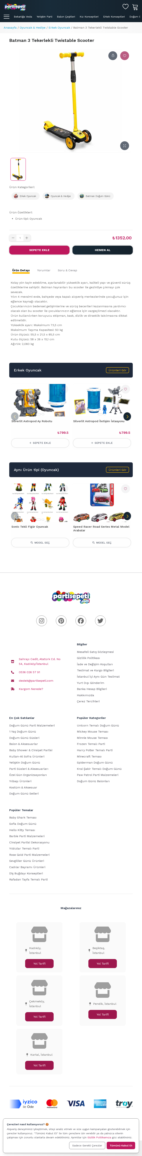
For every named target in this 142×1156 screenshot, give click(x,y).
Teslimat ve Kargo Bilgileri (95, 670)
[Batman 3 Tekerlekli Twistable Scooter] (18, 169)
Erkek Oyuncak (59, 27)
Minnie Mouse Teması (92, 738)
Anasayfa (10, 27)
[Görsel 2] (43, 414)
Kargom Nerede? (31, 689)
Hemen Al (103, 250)
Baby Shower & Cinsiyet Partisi (30, 750)
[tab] (21, 270)
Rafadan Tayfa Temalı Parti (28, 879)
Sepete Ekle (39, 250)
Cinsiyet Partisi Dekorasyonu (29, 842)
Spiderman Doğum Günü (95, 762)
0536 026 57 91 (29, 672)
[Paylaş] (112, 55)
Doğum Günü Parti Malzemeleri (32, 725)
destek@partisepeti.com (36, 680)
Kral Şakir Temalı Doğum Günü (99, 769)
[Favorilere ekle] (124, 55)
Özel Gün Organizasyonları (28, 775)
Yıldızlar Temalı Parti (24, 848)
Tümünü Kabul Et (121, 1145)
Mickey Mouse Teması (92, 731)
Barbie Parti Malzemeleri (27, 836)
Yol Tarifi (39, 963)
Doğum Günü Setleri (24, 793)
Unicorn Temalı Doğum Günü (98, 725)
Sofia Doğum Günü (22, 824)
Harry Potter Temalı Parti (95, 750)
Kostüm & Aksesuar (23, 787)
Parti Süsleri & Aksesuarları (28, 769)
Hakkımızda (85, 695)
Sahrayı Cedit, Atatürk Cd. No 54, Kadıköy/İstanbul (39, 661)
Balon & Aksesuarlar (23, 744)
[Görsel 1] (38, 414)
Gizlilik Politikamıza (99, 1137)
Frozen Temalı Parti (91, 744)
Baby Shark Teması (23, 817)
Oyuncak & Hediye (32, 27)
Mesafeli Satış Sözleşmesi (95, 652)
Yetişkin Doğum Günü (24, 762)
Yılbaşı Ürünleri (20, 781)
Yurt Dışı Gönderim (90, 683)
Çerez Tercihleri (88, 701)
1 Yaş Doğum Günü (22, 731)
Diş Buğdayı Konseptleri (26, 873)
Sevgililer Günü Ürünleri (26, 861)
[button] (117, 370)
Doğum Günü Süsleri (24, 738)
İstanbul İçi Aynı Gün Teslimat (98, 676)
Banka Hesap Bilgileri (92, 689)
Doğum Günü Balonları (93, 781)
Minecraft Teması (89, 756)
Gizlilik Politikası (88, 658)
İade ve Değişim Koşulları (95, 664)
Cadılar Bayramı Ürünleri (27, 867)
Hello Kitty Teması (22, 830)
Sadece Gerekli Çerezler (87, 1145)
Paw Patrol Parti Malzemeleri (97, 775)
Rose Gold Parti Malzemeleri (29, 854)
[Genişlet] (124, 145)
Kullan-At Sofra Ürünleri (26, 756)
